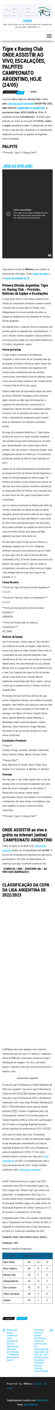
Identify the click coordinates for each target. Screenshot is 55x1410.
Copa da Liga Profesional (20, 103)
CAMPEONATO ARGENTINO (31, 108)
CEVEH (27, 21)
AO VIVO (22, 1318)
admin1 (33, 92)
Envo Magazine (31, 1404)
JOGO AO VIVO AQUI (17, 166)
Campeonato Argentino (30, 1169)
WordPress (41, 1400)
